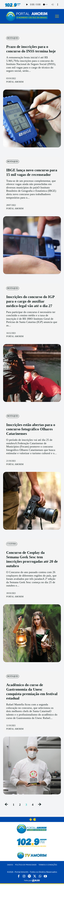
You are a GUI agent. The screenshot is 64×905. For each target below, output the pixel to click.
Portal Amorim (14, 82)
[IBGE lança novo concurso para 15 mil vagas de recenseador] (32, 245)
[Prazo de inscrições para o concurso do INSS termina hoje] (32, 118)
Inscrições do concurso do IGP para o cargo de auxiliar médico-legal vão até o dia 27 (30, 301)
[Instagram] (24, 876)
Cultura (11, 544)
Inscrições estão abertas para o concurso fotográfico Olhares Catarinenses (30, 429)
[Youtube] (45, 876)
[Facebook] (18, 876)
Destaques (12, 38)
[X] (34, 876)
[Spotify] (29, 876)
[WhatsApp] (40, 876)
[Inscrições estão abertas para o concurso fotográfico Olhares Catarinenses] (32, 501)
